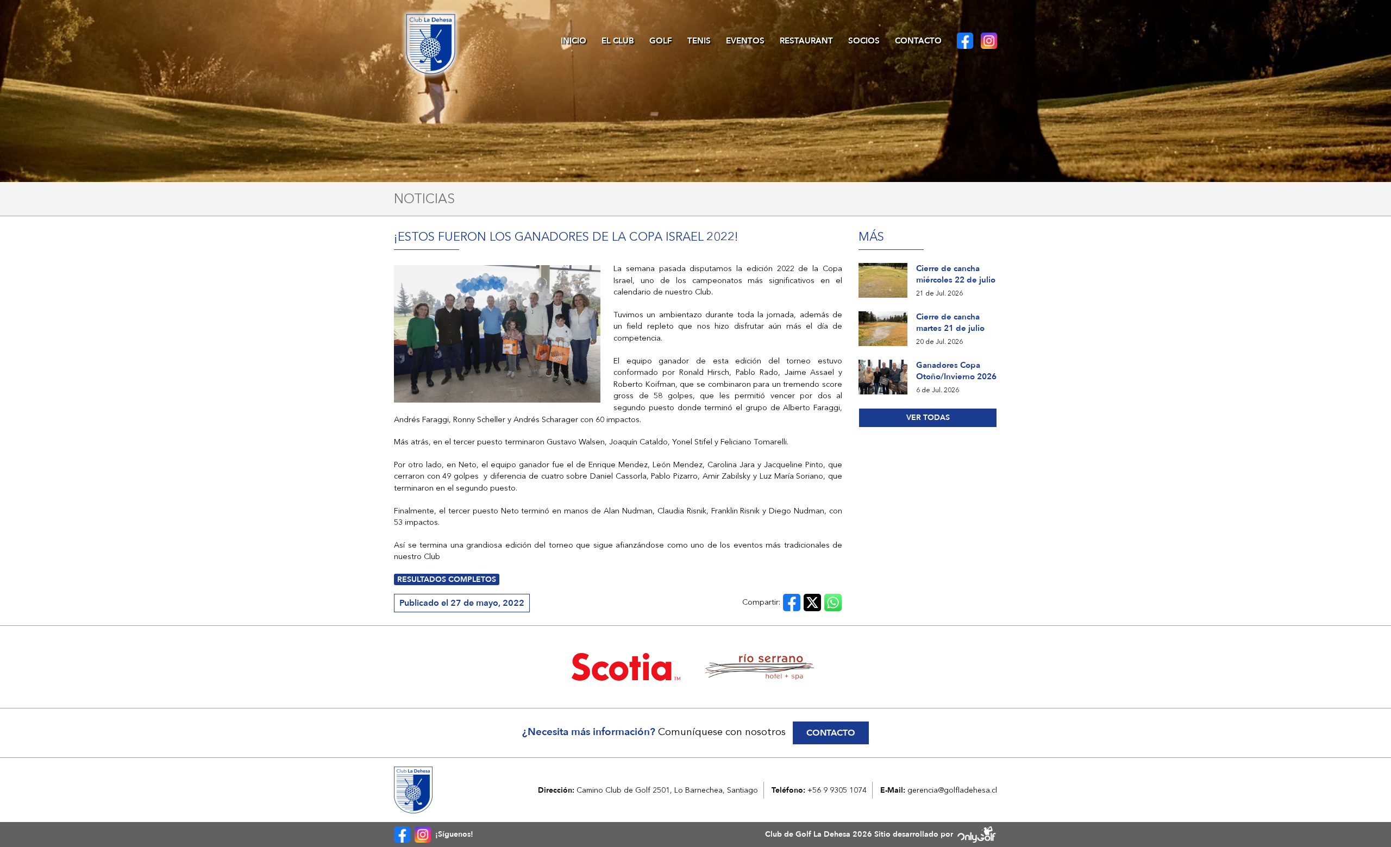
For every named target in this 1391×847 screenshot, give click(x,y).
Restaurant (806, 40)
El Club (617, 40)
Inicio (573, 40)
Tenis (699, 40)
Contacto (918, 40)
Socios (864, 40)
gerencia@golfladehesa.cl (952, 790)
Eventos (745, 40)
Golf (660, 40)
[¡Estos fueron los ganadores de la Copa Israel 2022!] (497, 334)
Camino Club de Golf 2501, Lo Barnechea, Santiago (667, 790)
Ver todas (928, 417)
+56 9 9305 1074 (837, 790)
